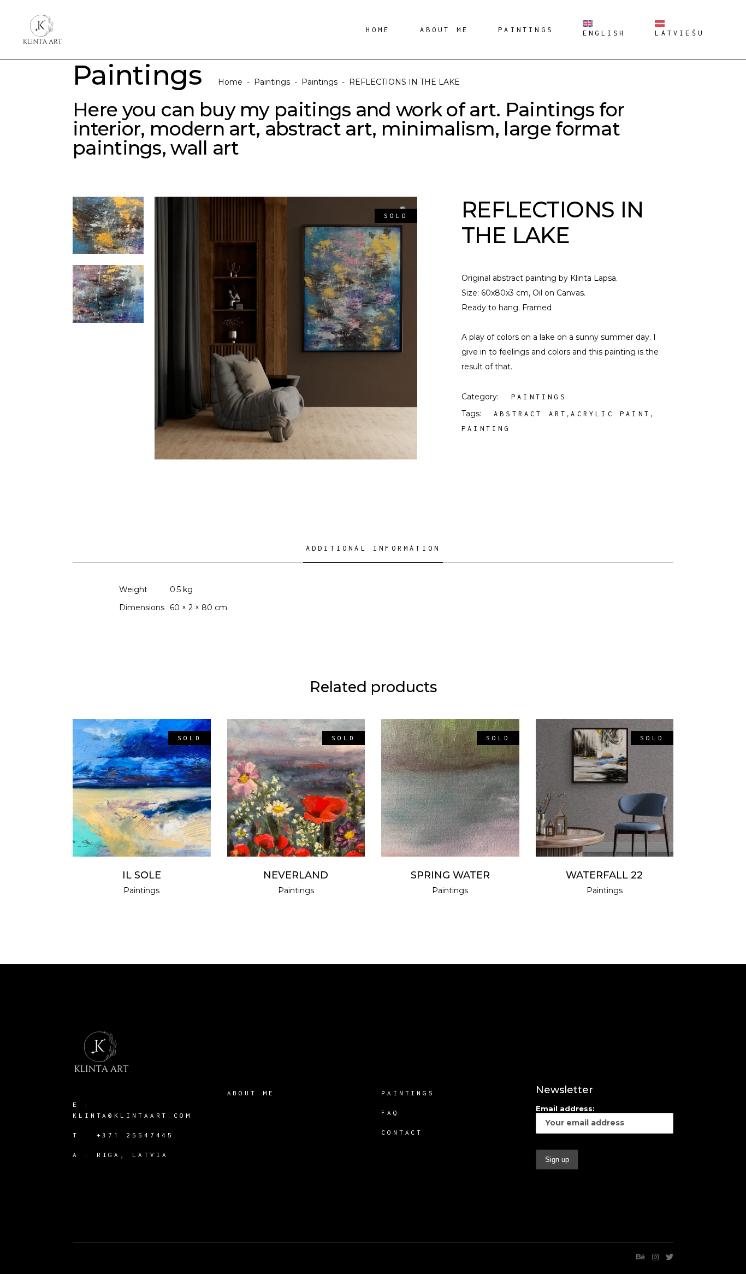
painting (486, 428)
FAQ (390, 1112)
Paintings (272, 82)
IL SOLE (141, 875)
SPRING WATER (450, 875)
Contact (402, 1132)
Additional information (373, 548)
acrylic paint (610, 414)
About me (251, 1092)
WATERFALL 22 (604, 875)
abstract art (530, 414)
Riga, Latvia (132, 1154)
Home (230, 82)
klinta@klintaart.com (132, 1115)
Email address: (565, 1108)
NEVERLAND (295, 875)
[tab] (373, 552)
